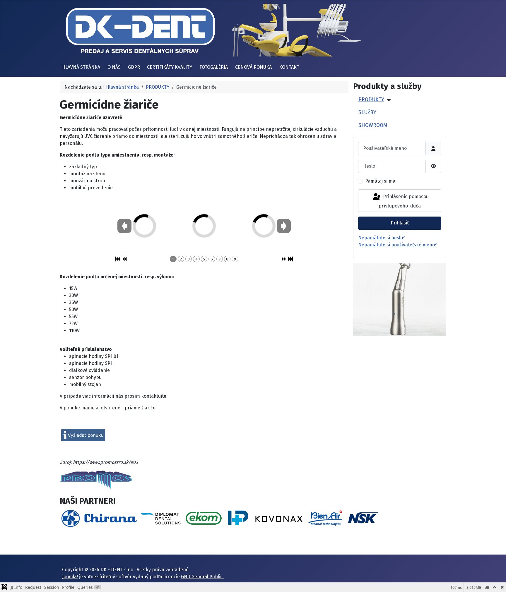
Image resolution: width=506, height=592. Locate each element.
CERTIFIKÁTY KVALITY (169, 67)
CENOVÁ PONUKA (253, 67)
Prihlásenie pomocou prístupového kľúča (404, 201)
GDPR (134, 67)
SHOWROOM (372, 125)
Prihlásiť (400, 223)
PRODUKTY (371, 100)
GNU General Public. (202, 576)
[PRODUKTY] (388, 100)
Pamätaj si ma (380, 181)
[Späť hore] (495, 581)
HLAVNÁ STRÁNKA (81, 67)
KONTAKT (289, 67)
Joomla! (70, 576)
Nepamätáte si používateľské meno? (397, 245)
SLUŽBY (367, 112)
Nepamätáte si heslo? (381, 238)
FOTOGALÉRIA (213, 67)
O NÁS (114, 67)
